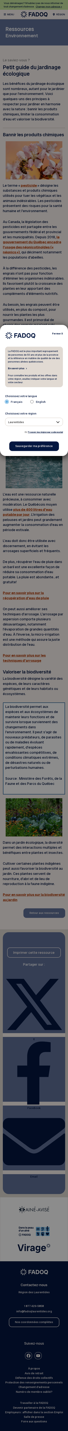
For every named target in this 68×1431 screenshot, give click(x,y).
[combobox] (34, 422)
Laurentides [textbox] (16, 422)
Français (16, 402)
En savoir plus (16, 368)
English (41, 402)
